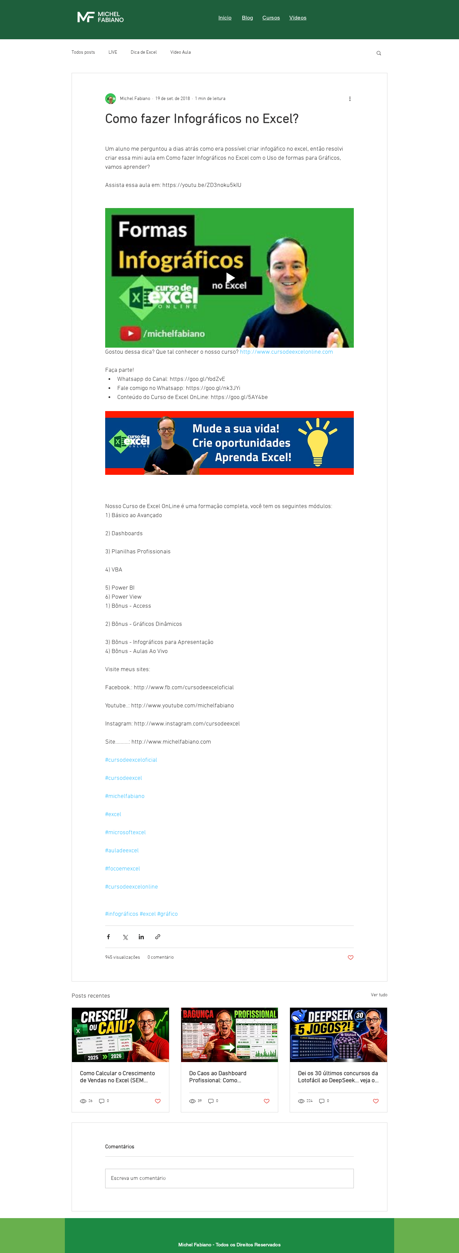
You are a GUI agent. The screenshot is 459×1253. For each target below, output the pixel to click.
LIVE (113, 52)
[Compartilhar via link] (158, 937)
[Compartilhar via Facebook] (108, 937)
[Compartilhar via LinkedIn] (141, 937)
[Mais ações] (350, 99)
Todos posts (83, 52)
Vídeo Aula (180, 52)
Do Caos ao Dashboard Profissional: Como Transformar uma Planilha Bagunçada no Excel (223, 1077)
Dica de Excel (144, 52)
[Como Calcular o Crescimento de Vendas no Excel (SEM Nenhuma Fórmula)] (120, 1035)
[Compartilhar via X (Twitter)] (125, 937)
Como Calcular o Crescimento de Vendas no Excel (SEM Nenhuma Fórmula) (117, 1077)
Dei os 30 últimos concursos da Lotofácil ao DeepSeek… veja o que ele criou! (338, 1077)
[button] (379, 52)
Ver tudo (379, 995)
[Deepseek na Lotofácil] (338, 1035)
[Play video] (229, 278)
